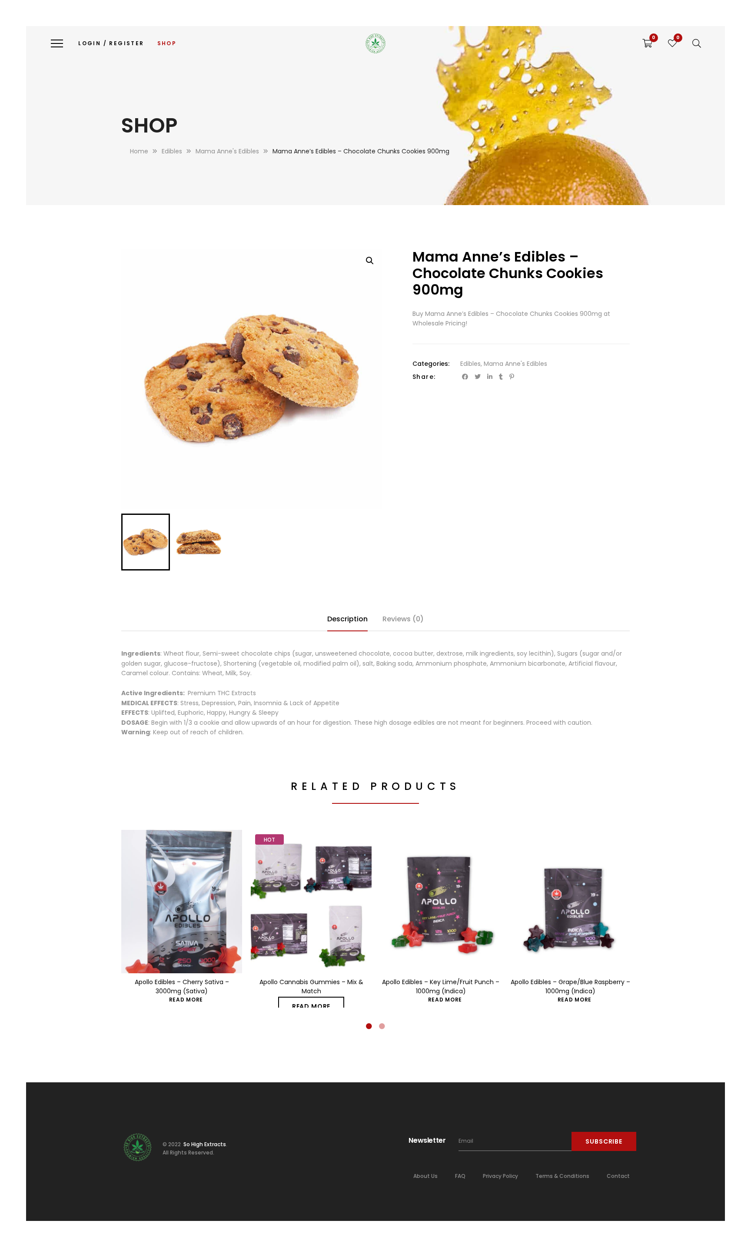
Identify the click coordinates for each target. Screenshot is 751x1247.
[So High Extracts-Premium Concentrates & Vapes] (375, 43)
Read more (186, 1000)
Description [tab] (347, 619)
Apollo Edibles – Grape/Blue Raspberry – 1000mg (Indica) (570, 986)
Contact (618, 1176)
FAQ (460, 1176)
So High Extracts (204, 1144)
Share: (423, 376)
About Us (425, 1176)
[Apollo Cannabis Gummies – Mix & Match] (311, 901)
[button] (370, 261)
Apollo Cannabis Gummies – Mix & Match (311, 986)
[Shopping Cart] (647, 43)
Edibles (470, 363)
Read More (311, 1006)
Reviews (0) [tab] (403, 619)
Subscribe (603, 1141)
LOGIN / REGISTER (111, 43)
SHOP (167, 43)
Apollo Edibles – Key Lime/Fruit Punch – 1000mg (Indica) (440, 986)
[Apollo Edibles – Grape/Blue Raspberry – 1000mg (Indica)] (570, 901)
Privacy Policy (500, 1176)
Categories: (430, 363)
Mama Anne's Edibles (515, 363)
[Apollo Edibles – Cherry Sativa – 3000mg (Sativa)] (181, 901)
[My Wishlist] (672, 43)
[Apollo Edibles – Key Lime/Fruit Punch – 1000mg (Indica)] (440, 901)
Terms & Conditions (562, 1176)
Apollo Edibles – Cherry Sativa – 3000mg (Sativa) (182, 986)
